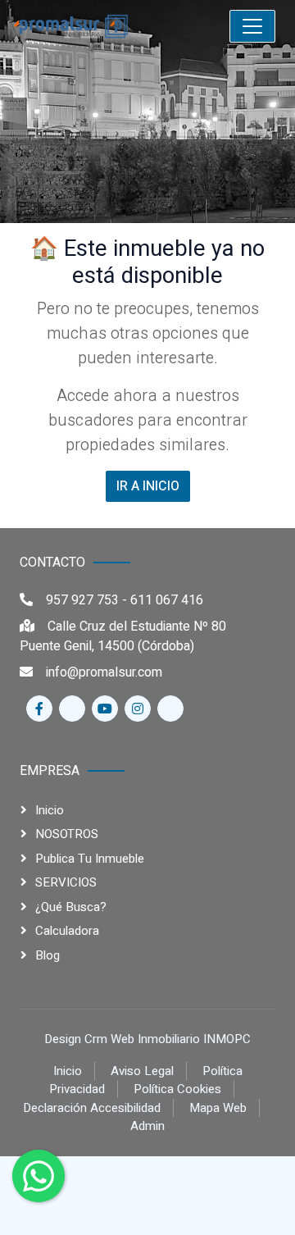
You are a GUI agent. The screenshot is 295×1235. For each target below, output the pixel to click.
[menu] (252, 26)
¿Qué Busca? (71, 907)
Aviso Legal (142, 1071)
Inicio (49, 810)
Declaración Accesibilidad (92, 1108)
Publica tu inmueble (89, 859)
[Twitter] (72, 708)
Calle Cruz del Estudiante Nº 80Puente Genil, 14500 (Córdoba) (123, 636)
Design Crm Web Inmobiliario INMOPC (147, 1039)
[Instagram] (138, 708)
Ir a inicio (147, 486)
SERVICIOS (66, 882)
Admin (147, 1126)
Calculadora (67, 931)
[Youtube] (105, 708)
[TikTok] (170, 708)
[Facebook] (39, 708)
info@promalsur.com (104, 672)
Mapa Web (218, 1108)
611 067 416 (166, 600)
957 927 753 (82, 600)
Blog (47, 955)
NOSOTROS (66, 834)
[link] (103, 26)
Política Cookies (177, 1089)
